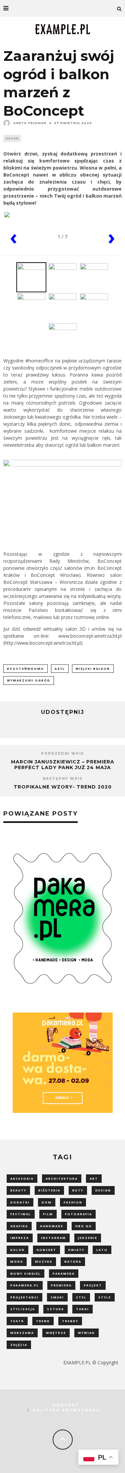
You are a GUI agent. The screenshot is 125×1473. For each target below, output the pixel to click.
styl (81, 1297)
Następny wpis (63, 778)
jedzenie (87, 1238)
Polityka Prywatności (67, 1410)
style (104, 1297)
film (48, 1214)
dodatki (20, 1202)
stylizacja (22, 1309)
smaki (57, 1297)
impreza (19, 1238)
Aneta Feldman (29, 123)
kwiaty (76, 1250)
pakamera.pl (24, 1285)
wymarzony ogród (28, 680)
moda (16, 1261)
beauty (18, 1190)
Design (12, 138)
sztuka (55, 1309)
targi (82, 1309)
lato (102, 1250)
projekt (93, 1285)
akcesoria (22, 1178)
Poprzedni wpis (62, 753)
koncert (46, 1250)
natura (72, 1261)
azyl (60, 668)
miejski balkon (93, 668)
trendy (70, 1321)
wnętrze (56, 1333)
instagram (53, 1238)
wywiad (86, 1333)
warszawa (22, 1333)
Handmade (51, 1226)
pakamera (64, 1273)
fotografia (78, 1214)
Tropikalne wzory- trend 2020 (63, 787)
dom (47, 1202)
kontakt (66, 1405)
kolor (17, 1250)
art (94, 1178)
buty (77, 1190)
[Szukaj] (119, 8)
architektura (62, 1178)
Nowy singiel (25, 1273)
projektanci (24, 1297)
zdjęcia (18, 1345)
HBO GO (83, 1226)
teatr (17, 1321)
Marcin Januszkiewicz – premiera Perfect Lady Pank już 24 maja (62, 764)
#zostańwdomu (25, 668)
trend (43, 1321)
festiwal (20, 1214)
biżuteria (49, 1190)
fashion (73, 1202)
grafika (19, 1226)
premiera (61, 1285)
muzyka (43, 1261)
